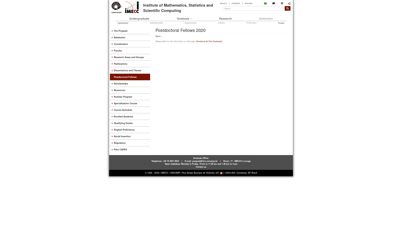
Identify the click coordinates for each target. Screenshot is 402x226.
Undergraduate (139, 18)
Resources (119, 90)
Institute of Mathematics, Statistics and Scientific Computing (178, 7)
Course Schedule (123, 109)
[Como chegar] (221, 172)
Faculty (118, 50)
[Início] (131, 7)
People (281, 23)
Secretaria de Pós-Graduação (209, 41)
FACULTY (223, 3)
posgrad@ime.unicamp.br (205, 160)
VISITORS (248, 3)
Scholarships (121, 83)
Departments (190, 23)
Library (221, 23)
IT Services (251, 23)
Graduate (183, 18)
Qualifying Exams (123, 123)
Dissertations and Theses (127, 70)
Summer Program (123, 96)
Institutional (123, 23)
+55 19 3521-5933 (171, 160)
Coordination (121, 44)
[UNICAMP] (117, 7)
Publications (120, 63)
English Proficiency (124, 129)
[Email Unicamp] (282, 3)
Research (225, 18)
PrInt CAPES (120, 149)
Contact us (201, 166)
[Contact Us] (273, 3)
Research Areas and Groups (129, 57)
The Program (121, 30)
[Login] (289, 3)
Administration (156, 23)
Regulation (120, 142)
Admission (119, 37)
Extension (266, 18)
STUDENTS (236, 3)
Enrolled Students (123, 116)
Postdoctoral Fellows (125, 76)
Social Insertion (122, 136)
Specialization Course (125, 103)
